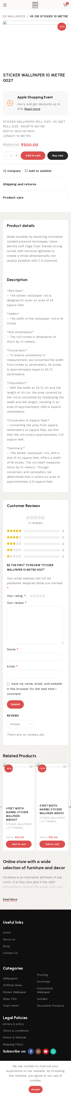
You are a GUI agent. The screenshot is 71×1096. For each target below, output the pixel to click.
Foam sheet (11, 1005)
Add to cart (33, 155)
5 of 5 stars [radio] (43, 596)
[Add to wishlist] (31, 766)
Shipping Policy (13, 1044)
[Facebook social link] (31, 1051)
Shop (6, 946)
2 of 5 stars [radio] (34, 596)
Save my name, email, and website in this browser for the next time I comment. (34, 689)
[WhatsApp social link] (53, 1051)
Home (7, 932)
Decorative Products (50, 1005)
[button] (19, 844)
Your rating (16, 595)
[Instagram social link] (38, 1051)
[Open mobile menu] (5, 5)
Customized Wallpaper (45, 990)
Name (12, 649)
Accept (35, 1089)
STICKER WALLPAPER (18, 824)
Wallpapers (10, 978)
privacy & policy (13, 1023)
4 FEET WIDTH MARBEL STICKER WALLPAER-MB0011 (51, 809)
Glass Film (10, 998)
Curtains (42, 998)
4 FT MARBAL (15, 827)
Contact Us (10, 952)
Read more (32, 109)
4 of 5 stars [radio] (40, 596)
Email (12, 666)
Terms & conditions (16, 1030)
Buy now (57, 155)
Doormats (43, 981)
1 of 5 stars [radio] (31, 596)
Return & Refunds (14, 1037)
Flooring (42, 974)
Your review (17, 603)
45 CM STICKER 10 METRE (49, 16)
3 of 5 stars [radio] (37, 596)
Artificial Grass (12, 985)
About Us (9, 939)
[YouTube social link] (46, 1051)
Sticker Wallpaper (14, 992)
